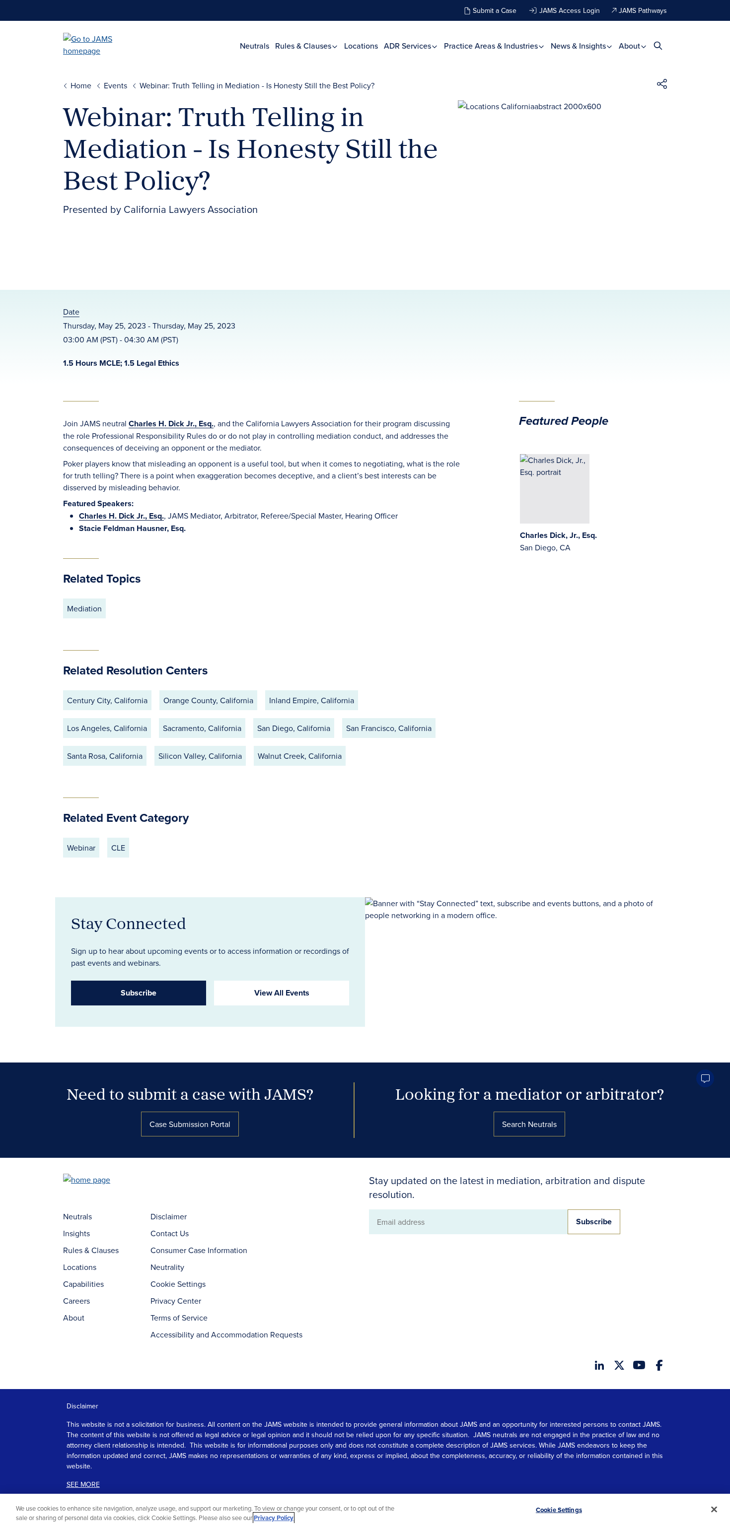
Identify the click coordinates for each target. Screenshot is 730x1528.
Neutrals (254, 46)
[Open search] (658, 45)
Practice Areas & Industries (492, 46)
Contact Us (169, 1233)
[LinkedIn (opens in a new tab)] (599, 1365)
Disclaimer (168, 1216)
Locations (361, 46)
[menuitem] (254, 46)
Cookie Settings (178, 1283)
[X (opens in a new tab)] (619, 1365)
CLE (118, 847)
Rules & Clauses (304, 46)
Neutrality (167, 1267)
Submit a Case (494, 10)
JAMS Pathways (643, 10)
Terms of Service (179, 1317)
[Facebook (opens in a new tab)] (659, 1365)
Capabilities (83, 1283)
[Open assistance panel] (705, 1078)
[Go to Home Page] (102, 1181)
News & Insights (579, 46)
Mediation (84, 608)
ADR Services (408, 46)
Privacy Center (175, 1300)
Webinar (81, 847)
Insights (76, 1233)
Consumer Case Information (198, 1250)
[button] (662, 85)
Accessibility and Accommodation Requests (226, 1334)
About (630, 46)
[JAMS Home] (102, 45)
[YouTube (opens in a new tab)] (639, 1365)
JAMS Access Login (569, 10)
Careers (76, 1300)
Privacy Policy (273, 1518)
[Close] (714, 1510)
